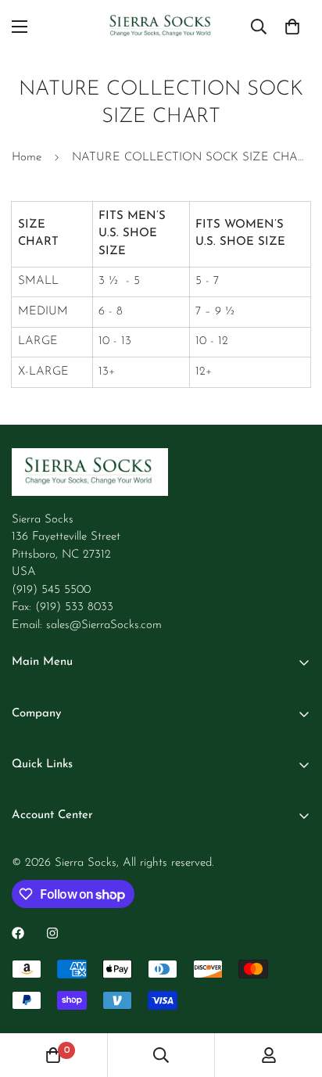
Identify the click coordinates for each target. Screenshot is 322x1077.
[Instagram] (52, 933)
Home (26, 157)
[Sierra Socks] (161, 26)
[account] (269, 1055)
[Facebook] (18, 933)
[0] (292, 27)
